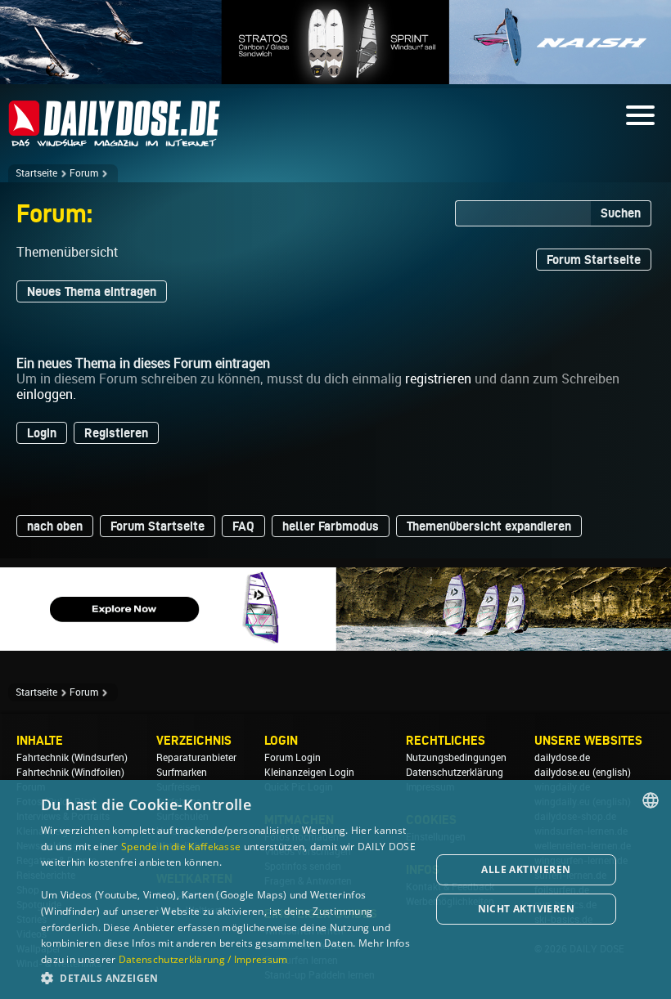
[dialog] (335, 889)
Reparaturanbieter (196, 758)
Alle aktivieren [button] (525, 869)
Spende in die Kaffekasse (181, 846)
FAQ (243, 526)
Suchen (621, 213)
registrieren (438, 379)
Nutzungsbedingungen (456, 758)
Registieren (116, 433)
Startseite (36, 173)
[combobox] (650, 800)
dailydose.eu (562, 772)
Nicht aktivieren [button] (526, 909)
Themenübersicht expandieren (489, 526)
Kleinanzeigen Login (309, 772)
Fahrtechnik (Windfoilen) (70, 772)
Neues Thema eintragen (91, 291)
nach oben (55, 526)
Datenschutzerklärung (454, 772)
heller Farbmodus (330, 526)
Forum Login (292, 758)
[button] (230, 977)
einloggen (44, 394)
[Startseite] (114, 139)
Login (41, 433)
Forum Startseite (594, 260)
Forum (84, 173)
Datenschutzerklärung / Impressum (203, 959)
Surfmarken (181, 772)
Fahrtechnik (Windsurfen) (72, 758)
